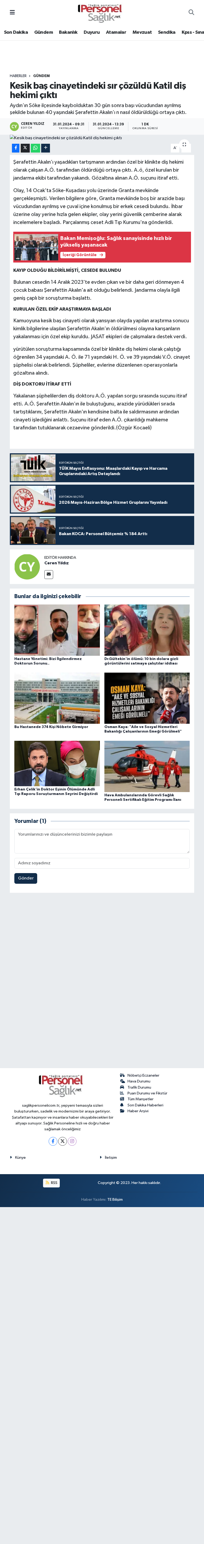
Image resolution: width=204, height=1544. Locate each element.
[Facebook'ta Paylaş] (15, 148)
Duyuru (92, 32)
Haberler (18, 76)
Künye (20, 1158)
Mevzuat (142, 32)
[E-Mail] (48, 574)
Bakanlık (68, 32)
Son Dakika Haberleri (145, 1105)
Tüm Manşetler (141, 1099)
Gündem (43, 32)
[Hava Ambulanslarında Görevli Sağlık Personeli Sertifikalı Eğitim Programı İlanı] (147, 766)
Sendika (167, 32)
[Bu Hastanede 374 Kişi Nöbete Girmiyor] (57, 698)
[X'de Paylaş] (25, 148)
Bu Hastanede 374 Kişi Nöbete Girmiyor (51, 727)
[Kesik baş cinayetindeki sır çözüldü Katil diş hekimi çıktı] (102, 138)
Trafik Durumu (139, 1087)
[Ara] (191, 13)
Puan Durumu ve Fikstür (147, 1093)
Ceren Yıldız (56, 563)
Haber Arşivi (138, 1111)
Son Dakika (16, 32)
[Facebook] (53, 1141)
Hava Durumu (139, 1081)
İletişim (111, 1158)
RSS (53, 1183)
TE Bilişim (115, 1200)
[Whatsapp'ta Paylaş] (35, 148)
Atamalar (116, 32)
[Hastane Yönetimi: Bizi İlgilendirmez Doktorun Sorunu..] (57, 630)
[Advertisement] (102, 981)
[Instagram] (72, 1141)
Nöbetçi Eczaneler (143, 1075)
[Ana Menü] (12, 13)
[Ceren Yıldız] (27, 566)
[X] (62, 1141)
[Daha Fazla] (45, 148)
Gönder (26, 878)
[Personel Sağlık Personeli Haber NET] (102, 12)
